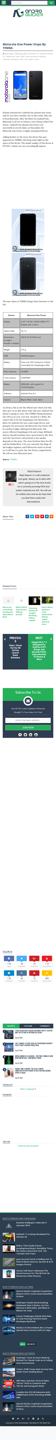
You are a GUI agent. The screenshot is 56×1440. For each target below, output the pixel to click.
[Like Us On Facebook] (20, 735)
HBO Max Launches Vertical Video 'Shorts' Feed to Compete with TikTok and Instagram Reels (32, 1383)
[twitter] (18, 1419)
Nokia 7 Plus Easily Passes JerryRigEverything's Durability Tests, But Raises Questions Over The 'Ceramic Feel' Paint (34, 1249)
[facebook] (13, 1419)
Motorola (42, 56)
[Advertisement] (28, 178)
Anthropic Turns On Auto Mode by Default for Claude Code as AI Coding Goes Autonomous (34, 1360)
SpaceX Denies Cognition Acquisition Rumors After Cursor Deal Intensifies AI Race (34, 1294)
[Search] (51, 3)
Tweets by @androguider (28, 1146)
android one (10, 56)
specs (31, 59)
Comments (45, 1026)
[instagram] (28, 1419)
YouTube (28, 1026)
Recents (11, 1026)
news (21, 59)
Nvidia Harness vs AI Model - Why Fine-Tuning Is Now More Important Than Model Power (34, 1057)
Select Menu (3, 3)
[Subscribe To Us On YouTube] (36, 735)
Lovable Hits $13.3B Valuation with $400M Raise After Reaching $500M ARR (33, 1395)
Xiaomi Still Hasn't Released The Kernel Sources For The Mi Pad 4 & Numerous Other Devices (32, 1273)
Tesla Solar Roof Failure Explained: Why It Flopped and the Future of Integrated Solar (33, 1031)
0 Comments (31, 54)
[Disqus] (28, 838)
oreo (26, 59)
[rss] (43, 1419)
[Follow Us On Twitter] (25, 735)
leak (17, 56)
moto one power (32, 56)
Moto (22, 56)
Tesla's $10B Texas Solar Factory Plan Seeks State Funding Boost (34, 1370)
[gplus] (23, 1419)
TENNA (13, 459)
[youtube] (38, 1419)
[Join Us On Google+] (31, 735)
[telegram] (33, 1419)
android (43, 54)
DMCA (22, 1344)
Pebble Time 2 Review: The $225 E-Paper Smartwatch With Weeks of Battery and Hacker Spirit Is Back (33, 1071)
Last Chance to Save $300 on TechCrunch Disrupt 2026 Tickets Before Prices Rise (34, 1044)
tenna (37, 59)
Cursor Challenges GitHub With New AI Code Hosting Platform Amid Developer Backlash (33, 1319)
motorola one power (10, 59)
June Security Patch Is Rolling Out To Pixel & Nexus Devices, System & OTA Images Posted (34, 1262)
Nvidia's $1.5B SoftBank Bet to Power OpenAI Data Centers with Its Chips (34, 1329)
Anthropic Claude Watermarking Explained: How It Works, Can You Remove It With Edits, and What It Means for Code (32, 1306)
